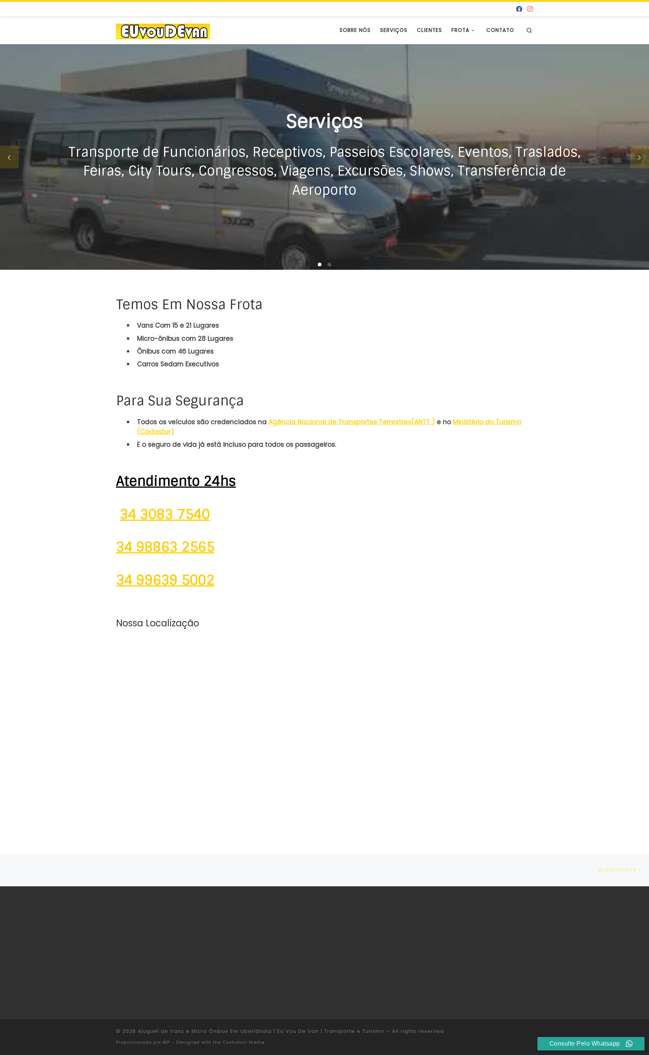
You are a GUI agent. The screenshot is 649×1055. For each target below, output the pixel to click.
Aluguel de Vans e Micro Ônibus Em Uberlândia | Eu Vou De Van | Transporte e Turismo (261, 1031)
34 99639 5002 (165, 580)
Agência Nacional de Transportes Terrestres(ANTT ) (352, 421)
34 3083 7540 (165, 514)
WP (166, 1042)
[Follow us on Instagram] (530, 9)
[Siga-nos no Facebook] (519, 9)
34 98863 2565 (165, 547)
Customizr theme (243, 1042)
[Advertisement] (460, 951)
